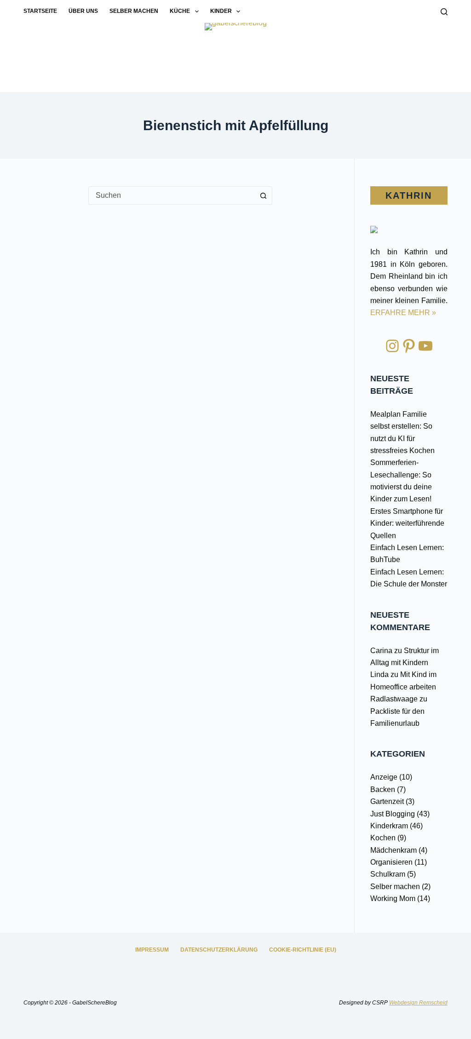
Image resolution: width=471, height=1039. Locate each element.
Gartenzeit (387, 801)
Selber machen (133, 11)
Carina (381, 650)
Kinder (221, 11)
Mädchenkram (393, 850)
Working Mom (392, 898)
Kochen (383, 838)
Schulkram (387, 874)
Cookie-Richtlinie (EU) (302, 950)
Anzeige (383, 777)
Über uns (83, 11)
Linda (379, 674)
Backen (382, 789)
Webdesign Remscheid (418, 1002)
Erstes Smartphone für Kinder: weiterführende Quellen (407, 523)
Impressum (152, 950)
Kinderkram (389, 826)
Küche (180, 11)
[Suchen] (444, 11)
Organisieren (391, 862)
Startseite (40, 11)
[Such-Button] (263, 195)
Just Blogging (392, 814)
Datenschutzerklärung (219, 950)
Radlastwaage (394, 699)
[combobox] (171, 195)
